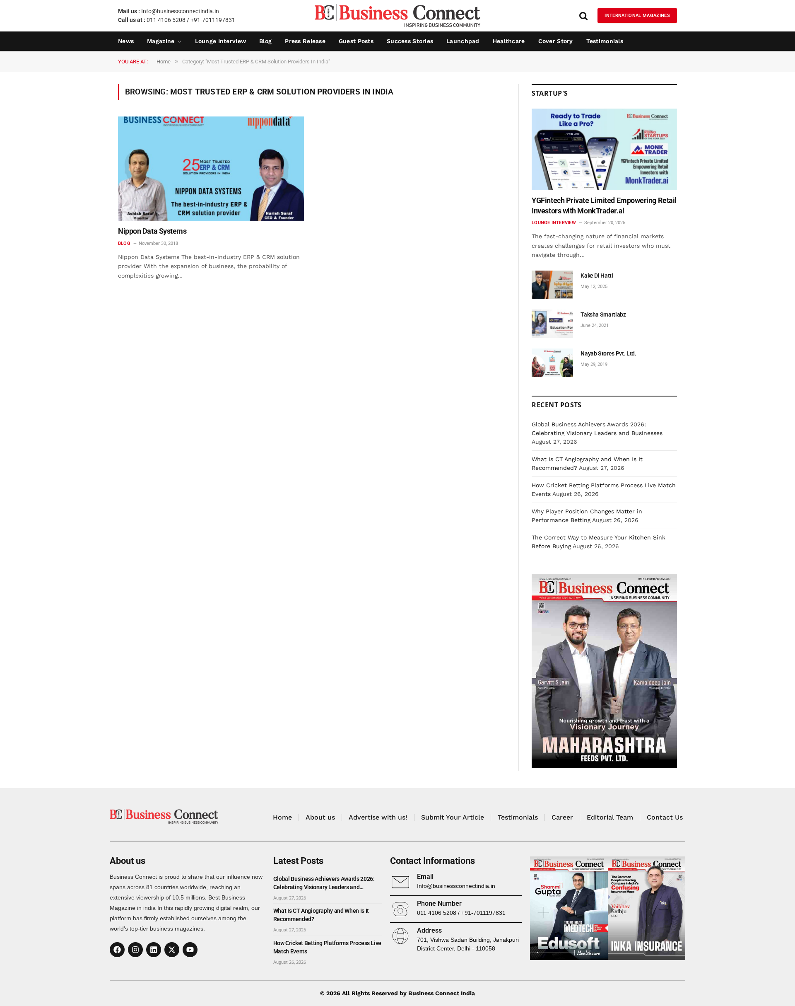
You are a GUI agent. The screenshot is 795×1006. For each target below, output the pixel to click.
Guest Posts (356, 41)
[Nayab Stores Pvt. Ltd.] (552, 362)
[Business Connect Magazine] (397, 15)
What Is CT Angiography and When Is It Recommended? (321, 914)
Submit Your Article (452, 817)
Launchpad (462, 41)
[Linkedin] (153, 949)
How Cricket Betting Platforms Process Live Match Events (327, 947)
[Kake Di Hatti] (552, 285)
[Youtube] (190, 949)
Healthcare (509, 41)
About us (320, 817)
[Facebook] (117, 949)
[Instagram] (135, 949)
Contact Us (665, 817)
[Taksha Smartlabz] (552, 324)
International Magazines (637, 15)
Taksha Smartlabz (603, 314)
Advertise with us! (378, 817)
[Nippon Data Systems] (211, 168)
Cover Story (555, 41)
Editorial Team (610, 817)
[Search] (583, 15)
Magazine (160, 41)
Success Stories (410, 41)
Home (282, 817)
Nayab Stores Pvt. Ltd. (608, 353)
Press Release (305, 41)
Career (562, 817)
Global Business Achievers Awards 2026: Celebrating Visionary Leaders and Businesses (324, 883)
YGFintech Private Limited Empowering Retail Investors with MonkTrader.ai (604, 205)
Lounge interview (220, 41)
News (126, 41)
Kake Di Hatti (597, 275)
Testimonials (604, 41)
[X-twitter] (171, 949)
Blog (265, 41)
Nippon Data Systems (152, 231)
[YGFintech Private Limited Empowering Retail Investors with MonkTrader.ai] (604, 149)
